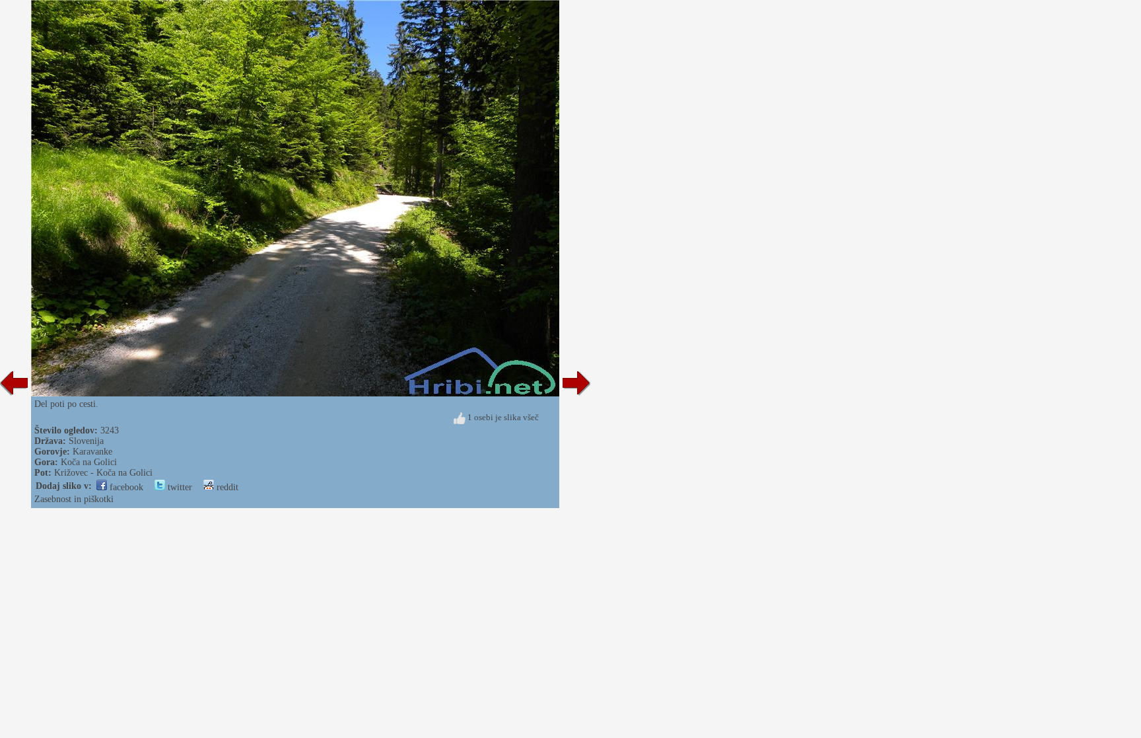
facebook (125, 487)
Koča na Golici (89, 462)
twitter (178, 487)
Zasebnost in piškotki (74, 499)
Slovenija (86, 441)
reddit (226, 487)
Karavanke (92, 452)
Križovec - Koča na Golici (103, 473)
